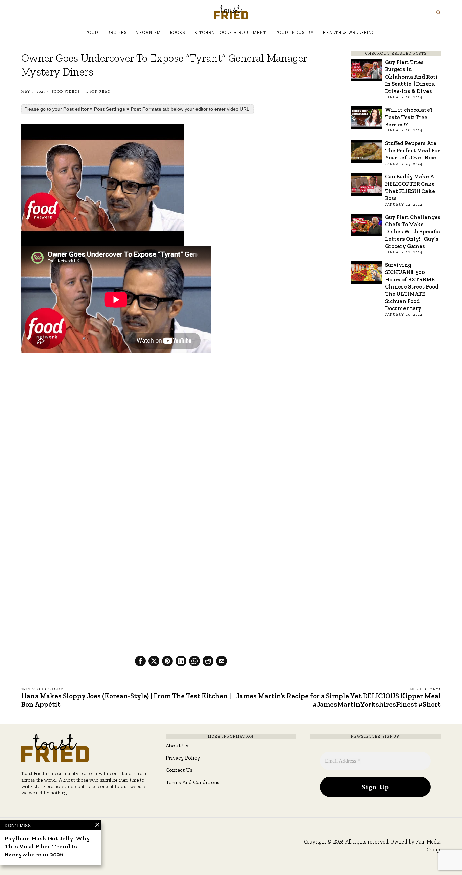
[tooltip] (140, 661)
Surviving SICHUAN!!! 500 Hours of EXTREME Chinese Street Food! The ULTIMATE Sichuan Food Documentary (412, 286)
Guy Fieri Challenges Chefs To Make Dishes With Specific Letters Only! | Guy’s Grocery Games (412, 232)
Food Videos (66, 92)
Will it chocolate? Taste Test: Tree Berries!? (409, 117)
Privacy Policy (183, 757)
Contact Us (179, 770)
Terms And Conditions (193, 782)
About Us (177, 745)
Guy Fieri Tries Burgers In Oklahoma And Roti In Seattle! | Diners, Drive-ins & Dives (411, 76)
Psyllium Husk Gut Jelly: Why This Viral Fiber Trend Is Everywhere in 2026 (47, 846)
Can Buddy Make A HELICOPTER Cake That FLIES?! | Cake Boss (410, 187)
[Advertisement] (180, 408)
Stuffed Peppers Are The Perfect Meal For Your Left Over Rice (412, 150)
